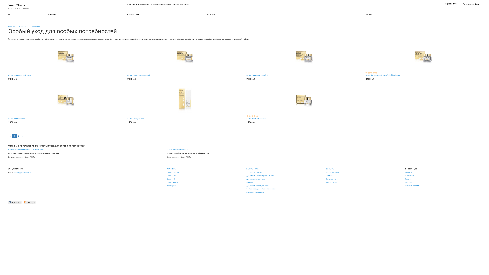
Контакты (408, 182)
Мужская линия (331, 182)
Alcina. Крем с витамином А (138, 75)
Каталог (22, 27)
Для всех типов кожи (254, 172)
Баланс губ (171, 179)
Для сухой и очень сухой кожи (257, 186)
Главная (11, 27)
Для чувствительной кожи (256, 179)
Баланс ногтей (172, 182)
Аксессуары (171, 186)
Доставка (408, 172)
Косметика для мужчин (255, 192)
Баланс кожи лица (173, 172)
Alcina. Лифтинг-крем (17, 119)
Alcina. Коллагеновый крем (19, 75)
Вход (477, 4)
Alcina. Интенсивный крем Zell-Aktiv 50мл (382, 75)
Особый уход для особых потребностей (261, 189)
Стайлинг (329, 176)
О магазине (409, 176)
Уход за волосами (332, 172)
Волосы (211, 14)
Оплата (408, 179)
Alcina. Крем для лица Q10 (257, 75)
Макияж (52, 14)
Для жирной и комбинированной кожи (260, 176)
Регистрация (468, 4)
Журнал (368, 14)
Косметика (133, 14)
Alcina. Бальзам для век (256, 119)
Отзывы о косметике (412, 186)
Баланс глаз (171, 176)
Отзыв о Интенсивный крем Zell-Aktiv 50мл (26, 150)
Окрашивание (331, 179)
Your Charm (16, 5)
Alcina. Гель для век (135, 119)
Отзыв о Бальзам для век (177, 150)
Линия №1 (250, 182)
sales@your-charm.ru (22, 173)
